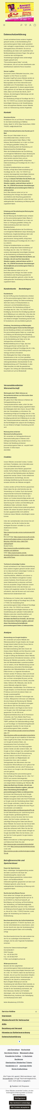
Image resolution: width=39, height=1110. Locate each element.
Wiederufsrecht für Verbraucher (15, 1020)
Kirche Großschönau (19, 1069)
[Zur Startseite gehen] (19, 11)
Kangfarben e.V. (12, 1066)
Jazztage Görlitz (25, 1066)
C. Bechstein (27, 1056)
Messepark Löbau (26, 1053)
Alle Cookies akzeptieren (20, 1107)
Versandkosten (8, 1079)
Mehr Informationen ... (19, 1094)
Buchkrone (19, 1059)
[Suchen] (21, 25)
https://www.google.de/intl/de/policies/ (23, 846)
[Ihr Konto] (30, 25)
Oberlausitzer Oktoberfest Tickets (19, 1063)
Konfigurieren (20, 1098)
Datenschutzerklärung (11, 1037)
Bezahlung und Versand (12, 1028)
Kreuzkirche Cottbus (13, 1056)
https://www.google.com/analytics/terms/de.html (19, 844)
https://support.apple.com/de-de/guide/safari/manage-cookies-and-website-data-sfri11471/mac (19, 555)
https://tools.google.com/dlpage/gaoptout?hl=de (19, 810)
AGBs (4, 1024)
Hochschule (25, 1050)
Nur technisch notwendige (20, 1103)
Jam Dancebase (13, 1050)
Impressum (6, 1016)
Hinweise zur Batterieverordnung (16, 1032)
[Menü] (4, 25)
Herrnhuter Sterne (11, 1053)
